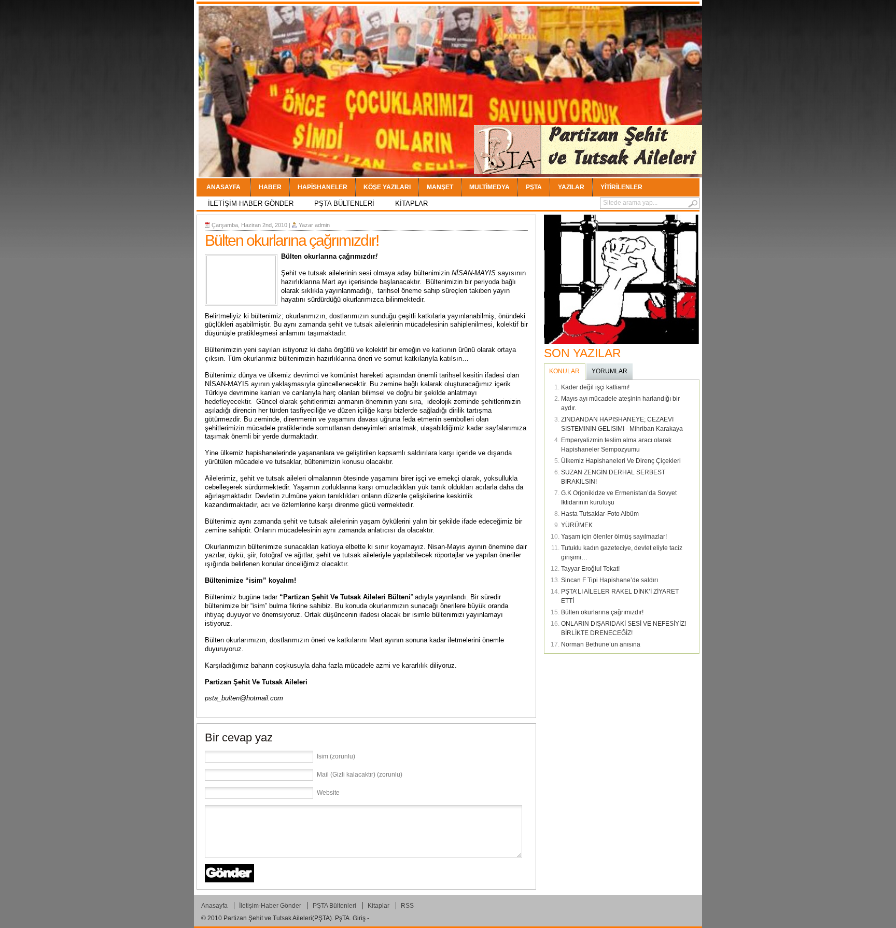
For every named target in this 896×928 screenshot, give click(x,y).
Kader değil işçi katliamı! (595, 387)
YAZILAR (571, 187)
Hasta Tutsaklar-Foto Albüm (600, 513)
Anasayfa (223, 187)
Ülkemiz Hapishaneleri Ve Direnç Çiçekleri (621, 461)
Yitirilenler (621, 187)
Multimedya (489, 187)
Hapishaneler (322, 187)
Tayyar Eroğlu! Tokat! (590, 568)
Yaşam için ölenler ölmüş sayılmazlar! (614, 536)
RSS (407, 905)
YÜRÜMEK (577, 525)
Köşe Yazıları (387, 187)
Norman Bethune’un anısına (600, 644)
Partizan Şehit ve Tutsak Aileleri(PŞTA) (277, 918)
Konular (564, 371)
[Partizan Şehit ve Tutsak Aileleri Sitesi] (588, 153)
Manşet (440, 187)
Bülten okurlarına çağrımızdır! (602, 612)
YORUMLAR (609, 371)
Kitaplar (411, 203)
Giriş (359, 918)
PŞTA (534, 187)
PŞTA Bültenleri (344, 203)
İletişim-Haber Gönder (250, 203)
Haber (270, 187)
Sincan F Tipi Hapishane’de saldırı (609, 580)
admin (322, 225)
